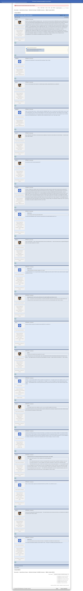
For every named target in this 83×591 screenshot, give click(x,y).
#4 (25, 109)
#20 (25, 537)
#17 (25, 454)
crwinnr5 (16, 58)
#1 (25, 19)
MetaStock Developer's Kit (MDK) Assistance (37, 10)
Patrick (16, 19)
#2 (25, 58)
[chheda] (19, 382)
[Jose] (19, 215)
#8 (25, 211)
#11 (25, 295)
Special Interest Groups (24, 10)
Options (61, 15)
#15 (25, 403)
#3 (25, 82)
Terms (57, 588)
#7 (25, 187)
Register (33, 5)
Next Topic (66, 17)
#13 (25, 350)
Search (46, 7)
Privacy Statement (64, 588)
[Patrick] (19, 23)
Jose (16, 211)
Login (30, 5)
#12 (25, 322)
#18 (25, 481)
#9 (25, 239)
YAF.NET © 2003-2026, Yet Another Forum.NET (63, 585)
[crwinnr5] (19, 62)
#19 (25, 510)
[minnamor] (19, 435)
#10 (25, 266)
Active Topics (43, 7)
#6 (25, 160)
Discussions (16, 10)
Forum (39, 7)
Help (49, 7)
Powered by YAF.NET (53, 585)
